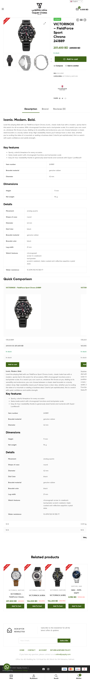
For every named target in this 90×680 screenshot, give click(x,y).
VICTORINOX (66, 76)
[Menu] (3, 9)
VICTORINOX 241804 (37, 595)
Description (30, 108)
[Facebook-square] (43, 669)
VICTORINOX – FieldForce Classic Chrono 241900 (16, 595)
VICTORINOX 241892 (58, 595)
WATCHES (74, 76)
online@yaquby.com (63, 654)
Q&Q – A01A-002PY (76, 591)
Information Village (20, 670)
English (75, 1)
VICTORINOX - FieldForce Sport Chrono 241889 (23, 288)
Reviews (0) (59, 108)
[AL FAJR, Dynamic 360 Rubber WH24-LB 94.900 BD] (78, 20)
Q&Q (80, 586)
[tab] (30, 110)
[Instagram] (48, 669)
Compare (59, 66)
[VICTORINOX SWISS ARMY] (62, 88)
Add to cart (72, 59)
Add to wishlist (73, 66)
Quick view (22, 578)
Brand (45, 108)
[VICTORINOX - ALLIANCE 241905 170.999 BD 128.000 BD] (84, 20)
